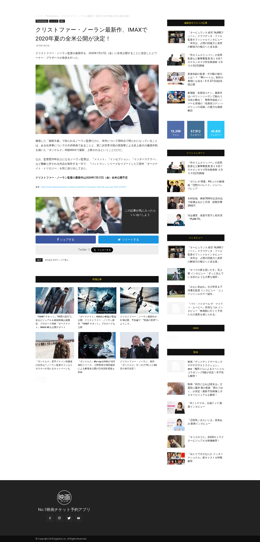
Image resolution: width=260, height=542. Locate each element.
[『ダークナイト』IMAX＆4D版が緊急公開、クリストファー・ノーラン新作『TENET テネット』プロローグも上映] (97, 300)
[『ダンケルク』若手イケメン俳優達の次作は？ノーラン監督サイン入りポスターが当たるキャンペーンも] (55, 345)
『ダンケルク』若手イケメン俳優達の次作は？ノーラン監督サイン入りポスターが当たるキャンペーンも (54, 365)
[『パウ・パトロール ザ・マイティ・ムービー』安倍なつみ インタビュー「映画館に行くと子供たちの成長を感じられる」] (176, 308)
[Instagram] (59, 518)
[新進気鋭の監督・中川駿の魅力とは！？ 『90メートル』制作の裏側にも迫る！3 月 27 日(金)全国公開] (176, 78)
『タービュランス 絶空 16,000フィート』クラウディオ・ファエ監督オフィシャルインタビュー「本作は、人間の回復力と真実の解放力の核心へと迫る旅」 (206, 39)
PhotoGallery (51, 15)
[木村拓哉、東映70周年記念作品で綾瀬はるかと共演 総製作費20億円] (176, 203)
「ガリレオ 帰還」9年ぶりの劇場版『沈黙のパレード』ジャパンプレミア (206, 185)
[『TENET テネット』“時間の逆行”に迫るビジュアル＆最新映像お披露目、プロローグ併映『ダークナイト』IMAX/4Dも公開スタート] (55, 300)
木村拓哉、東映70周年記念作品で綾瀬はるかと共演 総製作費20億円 (205, 202)
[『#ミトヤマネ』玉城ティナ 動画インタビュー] (176, 407)
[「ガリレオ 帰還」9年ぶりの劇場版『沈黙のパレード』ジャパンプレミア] (176, 186)
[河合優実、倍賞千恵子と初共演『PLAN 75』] (176, 220)
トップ (39, 15)
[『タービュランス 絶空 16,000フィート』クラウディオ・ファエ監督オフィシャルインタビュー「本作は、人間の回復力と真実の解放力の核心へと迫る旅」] (176, 37)
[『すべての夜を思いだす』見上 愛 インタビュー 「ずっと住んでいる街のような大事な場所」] (176, 274)
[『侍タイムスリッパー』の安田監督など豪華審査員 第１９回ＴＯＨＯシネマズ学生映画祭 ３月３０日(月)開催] (176, 59)
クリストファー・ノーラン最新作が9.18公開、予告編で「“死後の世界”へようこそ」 (139, 320)
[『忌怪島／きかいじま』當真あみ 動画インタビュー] (176, 424)
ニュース (53, 21)
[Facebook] (49, 518)
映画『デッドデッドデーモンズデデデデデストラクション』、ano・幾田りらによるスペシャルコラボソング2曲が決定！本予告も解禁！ (206, 368)
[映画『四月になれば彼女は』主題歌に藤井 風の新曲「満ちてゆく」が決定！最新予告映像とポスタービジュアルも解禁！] (176, 388)
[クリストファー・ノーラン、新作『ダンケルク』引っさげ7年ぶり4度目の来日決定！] (139, 345)
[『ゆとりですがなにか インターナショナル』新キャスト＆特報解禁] (176, 458)
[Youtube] (78, 518)
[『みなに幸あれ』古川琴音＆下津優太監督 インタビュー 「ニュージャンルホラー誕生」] (176, 291)
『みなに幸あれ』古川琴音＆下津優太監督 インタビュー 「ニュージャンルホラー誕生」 (205, 290)
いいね (176, 122)
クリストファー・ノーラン (56, 260)
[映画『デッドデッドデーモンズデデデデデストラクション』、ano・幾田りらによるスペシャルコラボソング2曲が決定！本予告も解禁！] (176, 366)
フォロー (196, 122)
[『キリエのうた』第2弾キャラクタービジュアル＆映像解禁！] (176, 441)
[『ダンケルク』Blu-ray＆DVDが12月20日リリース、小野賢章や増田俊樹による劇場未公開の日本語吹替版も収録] (97, 345)
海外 (62, 21)
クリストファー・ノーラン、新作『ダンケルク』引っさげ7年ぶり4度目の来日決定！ (138, 365)
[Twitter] (69, 518)
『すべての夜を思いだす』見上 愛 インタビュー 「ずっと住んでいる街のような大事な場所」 (205, 273)
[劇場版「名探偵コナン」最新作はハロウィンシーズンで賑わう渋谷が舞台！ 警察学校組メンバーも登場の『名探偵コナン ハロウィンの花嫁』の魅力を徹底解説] (176, 97)
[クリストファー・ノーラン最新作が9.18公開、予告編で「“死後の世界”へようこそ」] (139, 300)
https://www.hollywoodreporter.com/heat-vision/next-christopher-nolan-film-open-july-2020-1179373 (83, 187)
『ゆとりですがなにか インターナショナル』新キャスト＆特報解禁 (205, 457)
